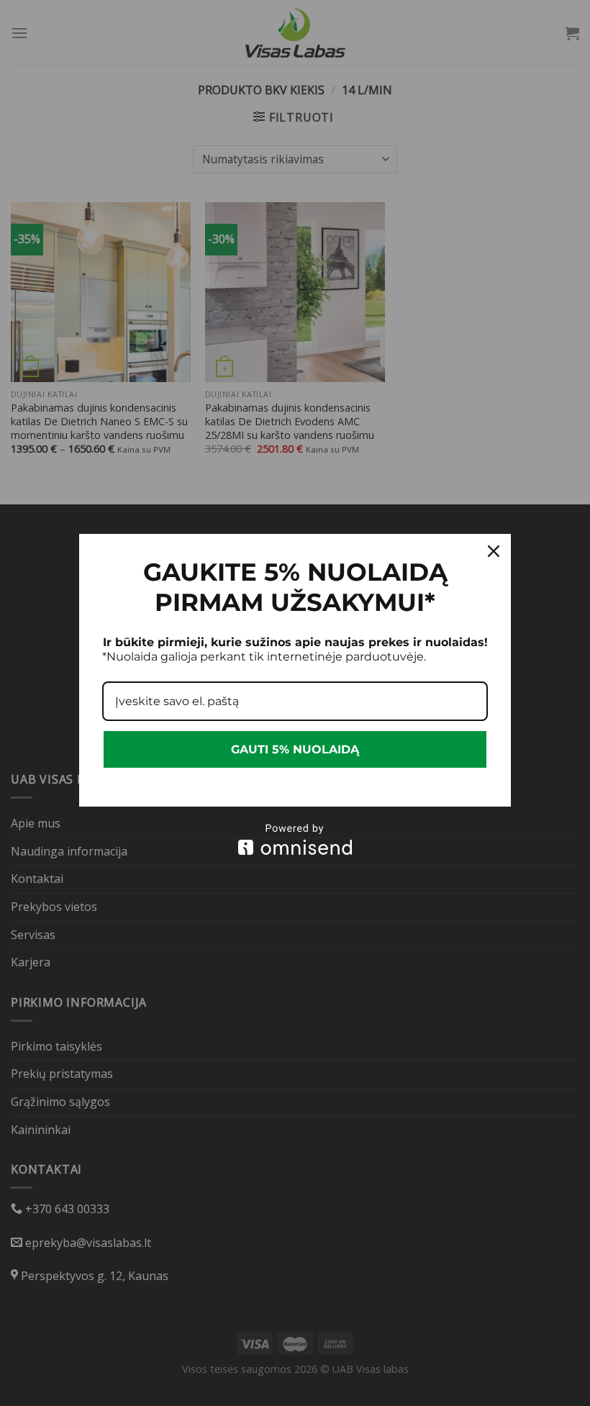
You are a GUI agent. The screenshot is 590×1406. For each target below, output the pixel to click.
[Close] (493, 551)
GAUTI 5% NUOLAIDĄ (295, 749)
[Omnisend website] (295, 839)
